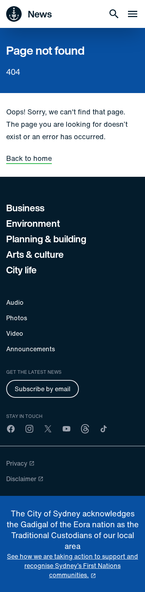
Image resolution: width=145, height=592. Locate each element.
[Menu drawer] (132, 14)
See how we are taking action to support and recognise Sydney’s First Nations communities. (72, 566)
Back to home (29, 158)
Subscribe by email (42, 389)
